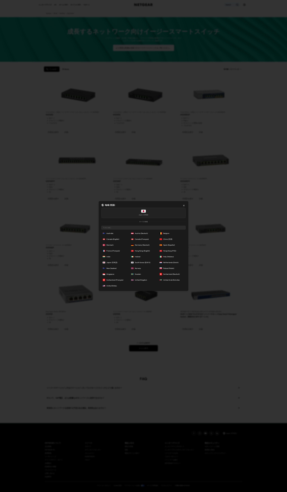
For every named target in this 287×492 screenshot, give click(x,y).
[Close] (184, 205)
